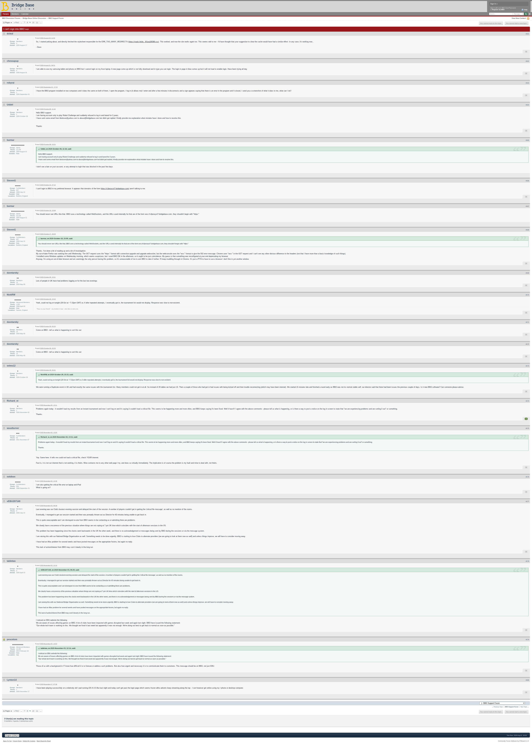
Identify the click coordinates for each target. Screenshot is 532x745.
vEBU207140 (13, 501)
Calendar (25, 14)
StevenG (11, 180)
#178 (527, 561)
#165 (527, 140)
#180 (527, 680)
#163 (527, 83)
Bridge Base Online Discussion (34, 18)
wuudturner (13, 428)
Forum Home (17, 741)
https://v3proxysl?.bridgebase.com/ (115, 189)
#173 (527, 366)
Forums (6, 14)
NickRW (11, 295)
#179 (527, 639)
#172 (527, 344)
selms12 (11, 366)
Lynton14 (12, 680)
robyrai (10, 83)
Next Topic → (525, 707)
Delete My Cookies (29, 741)
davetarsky (12, 273)
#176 (527, 477)
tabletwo (11, 561)
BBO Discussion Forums (11, 18)
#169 (527, 273)
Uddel (10, 104)
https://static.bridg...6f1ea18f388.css (143, 42)
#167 (527, 206)
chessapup (13, 61)
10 (33, 22)
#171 (527, 322)
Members (15, 14)
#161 (527, 34)
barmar (10, 140)
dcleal (10, 33)
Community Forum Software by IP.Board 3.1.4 (513, 741)
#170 (527, 295)
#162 (527, 61)
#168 (527, 230)
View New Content (519, 18)
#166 (527, 181)
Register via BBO (498, 9)
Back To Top (7, 741)
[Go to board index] (19, 6)
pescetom (12, 639)
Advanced (529, 14)
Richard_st (12, 401)
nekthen (11, 476)
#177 (527, 501)
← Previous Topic (497, 707)
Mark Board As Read (44, 741)
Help (525, 10)
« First (16, 22)
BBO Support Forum (56, 18)
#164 (527, 105)
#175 (527, 428)
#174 (527, 401)
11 (37, 22)
